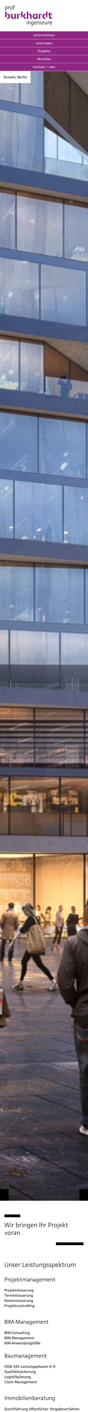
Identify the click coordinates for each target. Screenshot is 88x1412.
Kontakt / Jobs (44, 67)
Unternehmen (44, 35)
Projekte (44, 51)
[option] (44, 636)
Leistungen (44, 43)
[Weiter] (83, 1195)
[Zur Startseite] (28, 16)
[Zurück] (4, 1195)
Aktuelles (44, 59)
